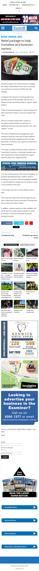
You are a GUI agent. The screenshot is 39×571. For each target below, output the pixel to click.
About (5, 5)
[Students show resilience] (19, 304)
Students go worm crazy (30, 236)
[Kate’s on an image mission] (7, 252)
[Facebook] (19, 11)
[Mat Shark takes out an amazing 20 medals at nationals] (7, 304)
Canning (4, 37)
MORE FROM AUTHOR (27, 245)
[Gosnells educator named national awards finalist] (19, 267)
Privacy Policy (19, 568)
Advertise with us (28, 5)
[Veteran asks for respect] (19, 252)
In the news (12, 37)
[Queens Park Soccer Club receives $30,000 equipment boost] (7, 285)
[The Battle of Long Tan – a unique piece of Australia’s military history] (7, 267)
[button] (35, 28)
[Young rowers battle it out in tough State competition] (19, 285)
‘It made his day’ (7, 235)
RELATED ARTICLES (11, 245)
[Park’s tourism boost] (32, 285)
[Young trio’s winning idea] (32, 304)
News (19, 37)
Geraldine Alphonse (8, 52)
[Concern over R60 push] (32, 252)
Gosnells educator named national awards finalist (19, 275)
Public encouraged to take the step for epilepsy (32, 275)
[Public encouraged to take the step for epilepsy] (32, 267)
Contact (19, 8)
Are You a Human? (7, 449)
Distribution (13, 5)
